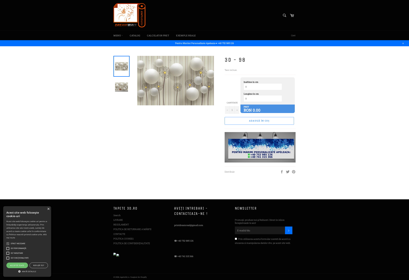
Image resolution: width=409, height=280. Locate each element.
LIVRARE (118, 219)
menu (117, 35)
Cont (293, 35)
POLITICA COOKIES (123, 238)
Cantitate (232, 102)
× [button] (48, 209)
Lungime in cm (251, 93)
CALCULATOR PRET (158, 35)
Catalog (135, 35)
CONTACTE (119, 233)
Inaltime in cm (251, 82)
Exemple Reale (186, 35)
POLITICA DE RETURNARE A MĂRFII (132, 229)
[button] (27, 271)
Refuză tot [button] (38, 265)
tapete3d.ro (124, 277)
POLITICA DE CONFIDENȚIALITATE (131, 243)
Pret (246, 106)
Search (117, 215)
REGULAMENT (121, 224)
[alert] (27, 241)
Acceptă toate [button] (17, 265)
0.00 (256, 110)
